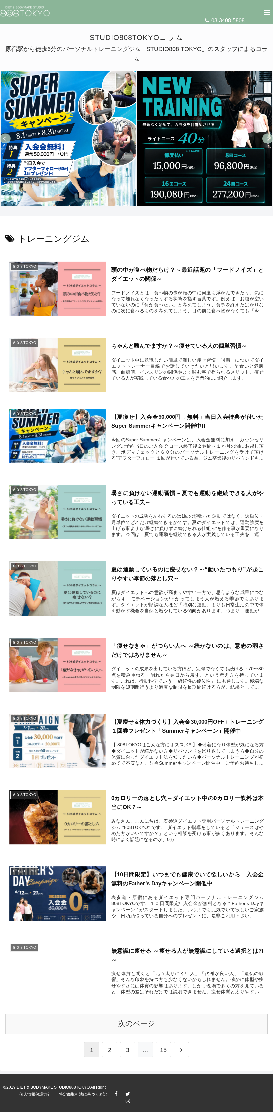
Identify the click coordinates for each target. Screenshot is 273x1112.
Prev (5, 138)
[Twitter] (130, 1094)
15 (163, 1050)
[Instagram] (131, 1101)
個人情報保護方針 (35, 1094)
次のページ (136, 1023)
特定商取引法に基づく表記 (83, 1094)
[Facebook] (119, 1094)
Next (267, 138)
